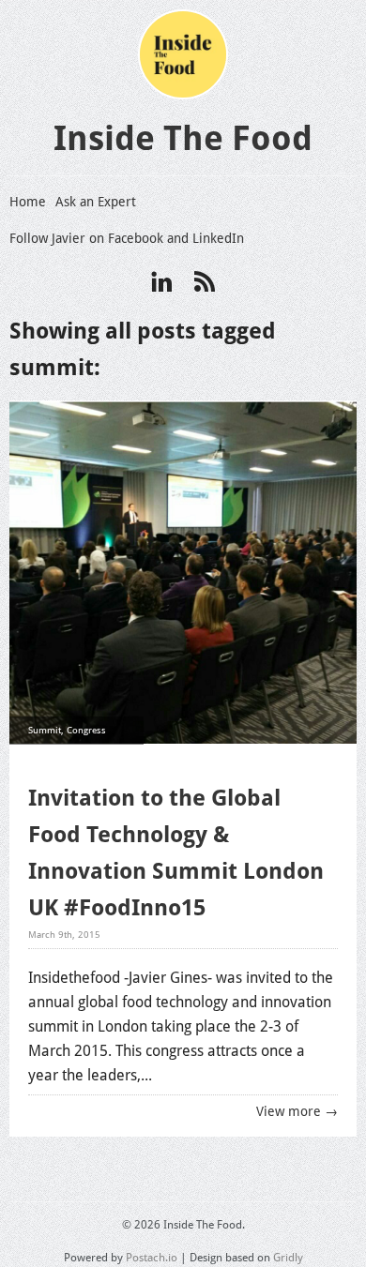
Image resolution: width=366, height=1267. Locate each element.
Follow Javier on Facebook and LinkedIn (126, 238)
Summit (44, 730)
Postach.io (151, 1257)
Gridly (288, 1257)
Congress (86, 730)
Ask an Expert (95, 201)
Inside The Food (183, 138)
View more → (297, 1111)
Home (27, 201)
